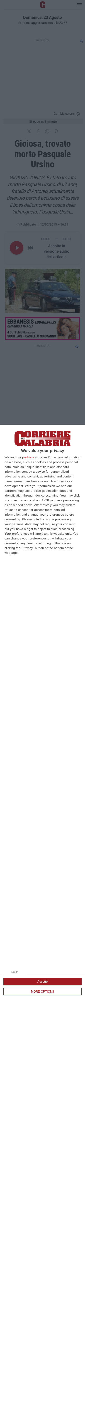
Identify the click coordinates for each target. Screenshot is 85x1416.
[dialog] (42, 920)
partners (28, 457)
